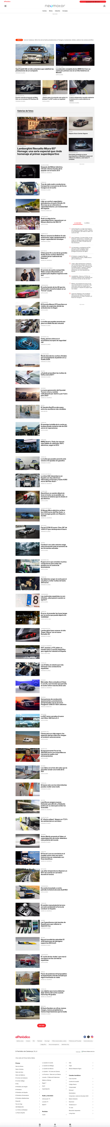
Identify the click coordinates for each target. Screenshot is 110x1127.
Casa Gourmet (72, 1078)
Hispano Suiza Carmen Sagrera (78, 133)
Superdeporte (46, 1089)
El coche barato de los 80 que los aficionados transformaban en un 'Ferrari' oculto (53, 289)
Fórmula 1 (71, 1090)
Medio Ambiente (73, 1099)
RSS (34, 1041)
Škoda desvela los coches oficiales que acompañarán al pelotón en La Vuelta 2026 (54, 357)
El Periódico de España (22, 1092)
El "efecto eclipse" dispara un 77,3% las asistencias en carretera (54, 820)
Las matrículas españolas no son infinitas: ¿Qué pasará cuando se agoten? (53, 598)
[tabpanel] (81, 264)
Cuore (43, 1114)
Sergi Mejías (44, 411)
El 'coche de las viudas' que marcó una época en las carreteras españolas (53, 958)
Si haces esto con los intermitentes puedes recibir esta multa (54, 786)
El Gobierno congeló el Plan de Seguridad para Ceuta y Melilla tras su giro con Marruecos (81, 257)
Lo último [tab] (87, 223)
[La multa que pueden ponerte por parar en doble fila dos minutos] (28, 326)
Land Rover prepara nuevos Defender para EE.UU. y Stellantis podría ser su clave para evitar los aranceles (53, 804)
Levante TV (45, 1101)
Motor (70, 131)
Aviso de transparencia (54, 1044)
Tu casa (71, 1107)
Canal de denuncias (88, 1041)
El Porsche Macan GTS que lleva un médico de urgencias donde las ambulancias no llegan (54, 306)
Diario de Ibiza (19, 1072)
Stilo (70, 1062)
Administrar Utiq (65, 1044)
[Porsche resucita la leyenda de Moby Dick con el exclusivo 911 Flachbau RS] (28, 87)
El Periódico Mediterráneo (22, 1098)
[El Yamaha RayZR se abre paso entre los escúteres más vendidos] (28, 411)
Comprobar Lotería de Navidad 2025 (78, 1096)
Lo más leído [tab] (77, 223)
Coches (44, 11)
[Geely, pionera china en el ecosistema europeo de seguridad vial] (28, 343)
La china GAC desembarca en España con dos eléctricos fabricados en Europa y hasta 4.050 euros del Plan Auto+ (54, 478)
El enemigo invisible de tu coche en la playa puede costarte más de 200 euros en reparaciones (54, 426)
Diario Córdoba (19, 1069)
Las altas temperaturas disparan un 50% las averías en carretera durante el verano (54, 872)
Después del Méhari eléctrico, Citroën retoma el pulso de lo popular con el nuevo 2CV (52, 168)
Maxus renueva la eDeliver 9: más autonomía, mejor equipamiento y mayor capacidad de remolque (53, 237)
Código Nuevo (73, 1084)
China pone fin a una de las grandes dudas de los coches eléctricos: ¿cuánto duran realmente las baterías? (54, 255)
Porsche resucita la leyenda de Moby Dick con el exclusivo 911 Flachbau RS (27, 98)
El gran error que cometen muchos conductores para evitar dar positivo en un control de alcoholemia (54, 564)
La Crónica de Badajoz (21, 1109)
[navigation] (55, 1125)
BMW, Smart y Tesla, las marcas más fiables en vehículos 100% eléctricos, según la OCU (52, 443)
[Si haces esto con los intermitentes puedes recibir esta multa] (28, 789)
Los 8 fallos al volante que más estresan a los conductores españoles (52, 666)
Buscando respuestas (74, 1110)
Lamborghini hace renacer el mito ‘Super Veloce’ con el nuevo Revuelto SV (53, 632)
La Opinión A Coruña (47, 1062)
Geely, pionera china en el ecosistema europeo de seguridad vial (53, 340)
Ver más (41, 1025)
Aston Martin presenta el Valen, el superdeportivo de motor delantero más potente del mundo (54, 838)
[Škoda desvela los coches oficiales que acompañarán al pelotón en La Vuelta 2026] (28, 360)
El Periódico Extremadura (22, 1095)
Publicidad (39, 1041)
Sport (43, 1086)
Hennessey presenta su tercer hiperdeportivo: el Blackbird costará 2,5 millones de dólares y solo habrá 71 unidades (81, 157)
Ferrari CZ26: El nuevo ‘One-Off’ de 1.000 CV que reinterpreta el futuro (54, 528)
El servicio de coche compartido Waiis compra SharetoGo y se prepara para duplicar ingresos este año (54, 272)
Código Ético (43, 1044)
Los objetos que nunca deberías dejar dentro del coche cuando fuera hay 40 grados (53, 992)
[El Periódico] (23, 1036)
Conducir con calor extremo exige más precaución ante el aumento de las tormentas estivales (54, 546)
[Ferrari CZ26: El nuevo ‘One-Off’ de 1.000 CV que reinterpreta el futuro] (28, 532)
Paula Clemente (45, 277)
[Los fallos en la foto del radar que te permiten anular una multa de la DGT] (28, 772)
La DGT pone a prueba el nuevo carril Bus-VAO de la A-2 (52, 717)
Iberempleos (72, 1093)
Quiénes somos (20, 1041)
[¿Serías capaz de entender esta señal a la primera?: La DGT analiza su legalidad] (55, 87)
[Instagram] (92, 1036)
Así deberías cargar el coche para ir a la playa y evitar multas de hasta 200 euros (54, 580)
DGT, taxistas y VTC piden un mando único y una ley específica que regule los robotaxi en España (53, 649)
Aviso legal (47, 1041)
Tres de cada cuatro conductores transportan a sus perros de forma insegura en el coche (53, 186)
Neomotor (71, 1101)
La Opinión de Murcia (47, 1068)
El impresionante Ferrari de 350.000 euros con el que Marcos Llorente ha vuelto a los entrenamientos (53, 753)
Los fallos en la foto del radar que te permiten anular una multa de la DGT (54, 769)
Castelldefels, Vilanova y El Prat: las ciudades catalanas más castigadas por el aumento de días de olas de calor (81, 277)
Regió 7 (44, 1083)
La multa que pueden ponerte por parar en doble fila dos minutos (53, 322)
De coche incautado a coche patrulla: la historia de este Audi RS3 (54, 889)
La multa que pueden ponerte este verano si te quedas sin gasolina (53, 460)
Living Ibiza (72, 1113)
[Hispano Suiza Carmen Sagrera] (81, 123)
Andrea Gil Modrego (46, 172)
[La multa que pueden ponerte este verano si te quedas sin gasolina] (28, 463)
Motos (51, 11)
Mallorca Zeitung (46, 1080)
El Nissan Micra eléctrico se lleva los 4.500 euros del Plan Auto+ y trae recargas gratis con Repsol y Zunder (53, 513)
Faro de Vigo (19, 1104)
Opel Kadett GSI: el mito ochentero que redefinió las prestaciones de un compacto (35, 70)
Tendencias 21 (73, 1104)
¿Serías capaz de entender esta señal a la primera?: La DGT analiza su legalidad (54, 98)
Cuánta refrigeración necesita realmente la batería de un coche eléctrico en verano (81, 99)
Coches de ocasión (74, 1081)
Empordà (18, 1101)
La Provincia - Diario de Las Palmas (51, 1074)
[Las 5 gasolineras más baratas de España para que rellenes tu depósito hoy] (28, 926)
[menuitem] (39, 1125)
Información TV (46, 1099)
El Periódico (19, 1089)
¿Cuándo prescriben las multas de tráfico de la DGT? (53, 374)
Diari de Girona (19, 1066)
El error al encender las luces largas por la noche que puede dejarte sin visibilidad (54, 615)
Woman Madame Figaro (75, 1068)
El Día (17, 1083)
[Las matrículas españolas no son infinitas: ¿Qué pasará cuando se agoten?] (28, 600)
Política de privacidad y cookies (59, 1041)
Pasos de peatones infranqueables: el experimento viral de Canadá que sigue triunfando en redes (54, 975)
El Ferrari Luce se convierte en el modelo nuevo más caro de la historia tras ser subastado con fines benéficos (53, 856)
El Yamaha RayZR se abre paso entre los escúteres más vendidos (53, 408)
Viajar (70, 1065)
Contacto (28, 1041)
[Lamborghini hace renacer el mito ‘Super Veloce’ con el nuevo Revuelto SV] (28, 635)
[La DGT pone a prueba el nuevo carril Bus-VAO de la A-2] (28, 720)
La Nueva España (20, 1112)
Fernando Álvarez (20, 73)
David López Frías (45, 653)
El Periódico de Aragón (21, 1086)
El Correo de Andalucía (21, 1078)
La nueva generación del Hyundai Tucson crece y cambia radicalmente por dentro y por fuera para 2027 (54, 392)
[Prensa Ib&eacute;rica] (88, 1051)
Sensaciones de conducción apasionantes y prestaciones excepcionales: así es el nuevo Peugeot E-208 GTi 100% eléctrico (53, 701)
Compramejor (72, 1087)
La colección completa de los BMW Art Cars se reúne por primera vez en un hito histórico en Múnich (73, 70)
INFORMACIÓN (20, 1107)
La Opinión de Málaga (48, 1065)
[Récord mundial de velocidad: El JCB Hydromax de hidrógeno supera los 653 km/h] (28, 944)
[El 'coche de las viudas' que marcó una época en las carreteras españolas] (28, 961)
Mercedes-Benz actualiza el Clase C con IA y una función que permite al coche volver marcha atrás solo (54, 683)
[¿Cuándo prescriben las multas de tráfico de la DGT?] (28, 377)
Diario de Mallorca (20, 1075)
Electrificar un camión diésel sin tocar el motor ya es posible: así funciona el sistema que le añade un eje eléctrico (54, 495)
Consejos (65, 11)
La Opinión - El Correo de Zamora (51, 1071)
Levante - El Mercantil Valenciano (51, 1077)
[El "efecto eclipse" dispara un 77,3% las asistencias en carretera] (28, 823)
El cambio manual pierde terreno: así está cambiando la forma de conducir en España (53, 907)
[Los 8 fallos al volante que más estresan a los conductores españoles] (28, 669)
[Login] (104, 6)
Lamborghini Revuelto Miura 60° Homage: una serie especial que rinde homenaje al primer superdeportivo (39, 151)
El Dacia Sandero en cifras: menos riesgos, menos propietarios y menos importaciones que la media (54, 1010)
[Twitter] (88, 1036)
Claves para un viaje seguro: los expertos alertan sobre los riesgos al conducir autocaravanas (53, 735)
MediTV (44, 1104)
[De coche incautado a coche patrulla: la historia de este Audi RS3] (28, 892)
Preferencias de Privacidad (75, 1041)
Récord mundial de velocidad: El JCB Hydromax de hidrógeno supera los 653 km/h (52, 941)
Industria (57, 11)
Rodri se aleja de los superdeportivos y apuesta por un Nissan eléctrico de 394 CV (53, 220)
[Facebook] (85, 1036)
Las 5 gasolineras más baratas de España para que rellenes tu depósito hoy (53, 924)
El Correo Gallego (20, 1080)
